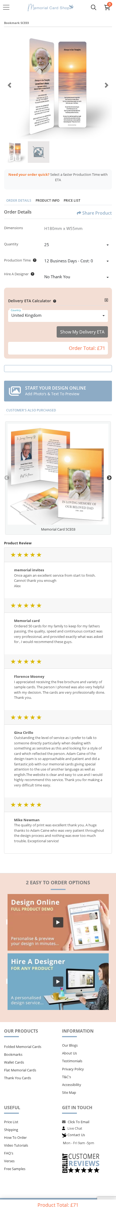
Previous (6, 478)
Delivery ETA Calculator (29, 300)
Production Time (17, 260)
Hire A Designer (16, 273)
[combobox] (76, 245)
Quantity (11, 244)
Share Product (97, 213)
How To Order (15, 1137)
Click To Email (78, 1121)
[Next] (106, 85)
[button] (53, 300)
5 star (39, 555)
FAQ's (8, 1153)
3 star (26, 555)
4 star (32, 555)
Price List (72, 200)
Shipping (11, 1129)
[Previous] (9, 85)
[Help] (33, 260)
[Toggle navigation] (7, 7)
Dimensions (13, 227)
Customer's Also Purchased (31, 410)
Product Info (47, 200)
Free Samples (14, 1168)
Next (109, 478)
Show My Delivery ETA (82, 332)
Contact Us (76, 1134)
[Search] (93, 7)
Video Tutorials (16, 1145)
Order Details (18, 200)
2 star (19, 555)
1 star (13, 555)
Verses (9, 1160)
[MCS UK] (51, 7)
